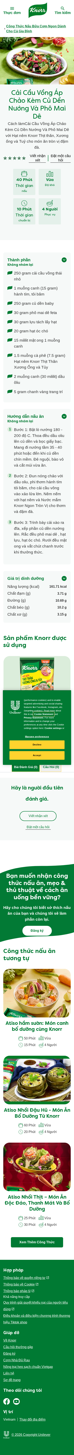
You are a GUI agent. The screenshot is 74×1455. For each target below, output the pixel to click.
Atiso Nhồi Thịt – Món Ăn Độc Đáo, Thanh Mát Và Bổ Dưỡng (37, 1203)
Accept (37, 755)
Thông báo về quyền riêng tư (24, 1278)
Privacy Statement (33, 717)
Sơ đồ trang (12, 1380)
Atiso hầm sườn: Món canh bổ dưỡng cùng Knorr (37, 1026)
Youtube (16, 1401)
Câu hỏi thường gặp (18, 1347)
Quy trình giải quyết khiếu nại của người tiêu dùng (35, 1306)
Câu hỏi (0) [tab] (51, 767)
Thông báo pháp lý (17, 1291)
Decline (37, 744)
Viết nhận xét (38, 816)
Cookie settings (53, 728)
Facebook (6, 1401)
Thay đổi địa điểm (32, 1419)
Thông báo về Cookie (19, 1284)
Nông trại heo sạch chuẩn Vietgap (28, 1367)
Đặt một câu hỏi (38, 827)
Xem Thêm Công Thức (37, 1242)
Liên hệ (8, 1373)
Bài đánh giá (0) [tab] (25, 767)
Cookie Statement (43, 714)
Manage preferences (37, 736)
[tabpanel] (37, 809)
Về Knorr (9, 1340)
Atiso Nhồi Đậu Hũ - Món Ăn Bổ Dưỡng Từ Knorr (37, 1113)
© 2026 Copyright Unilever (31, 1434)
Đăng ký (9, 1353)
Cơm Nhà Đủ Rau (16, 1360)
